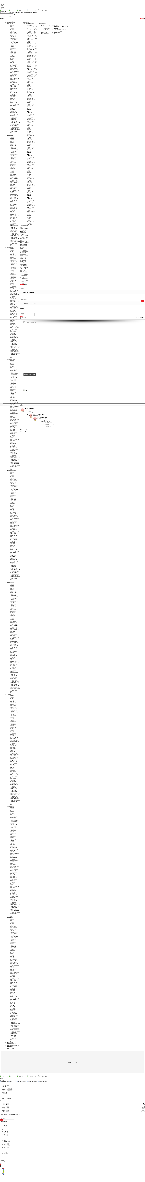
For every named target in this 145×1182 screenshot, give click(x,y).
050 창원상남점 (13, 91)
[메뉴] (3, 1168)
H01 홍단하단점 (13, 117)
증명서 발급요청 (23, 257)
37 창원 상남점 (30, 48)
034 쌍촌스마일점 (14, 69)
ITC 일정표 (56, 33)
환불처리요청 (10, 135)
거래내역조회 (44, 31)
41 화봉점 (29, 51)
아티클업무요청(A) (8, 21)
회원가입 (25, 303)
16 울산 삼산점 (30, 38)
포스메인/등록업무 (11, 359)
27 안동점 (12, 59)
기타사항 (46, 29)
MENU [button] (2, 18)
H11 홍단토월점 (13, 131)
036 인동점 (12, 72)
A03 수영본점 (13, 111)
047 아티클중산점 (14, 86)
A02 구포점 (12, 109)
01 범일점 (12, 25)
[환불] (83, 390)
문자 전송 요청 (10, 917)
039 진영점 (12, 76)
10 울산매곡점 (13, 36)
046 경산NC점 (13, 85)
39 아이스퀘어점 (30, 49)
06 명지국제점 (13, 32)
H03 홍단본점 (13, 119)
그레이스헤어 (13, 1035)
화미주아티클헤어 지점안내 (13, 1045)
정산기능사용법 (30, 26)
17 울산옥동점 (13, 45)
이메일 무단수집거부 (8, 1089)
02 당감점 (12, 26)
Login (21, 316)
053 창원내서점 (13, 95)
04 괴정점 (12, 29)
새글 (21, 404)
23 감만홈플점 (13, 54)
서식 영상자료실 (10, 1048)
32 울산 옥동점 (30, 46)
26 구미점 (12, 58)
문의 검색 (6, 1144)
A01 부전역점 (13, 108)
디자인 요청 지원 (10, 582)
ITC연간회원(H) (42, 23)
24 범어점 (12, 55)
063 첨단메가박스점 (14, 1003)
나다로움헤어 (13, 1036)
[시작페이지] (0, 0)
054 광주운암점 (13, 97)
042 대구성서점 (13, 79)
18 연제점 (12, 46)
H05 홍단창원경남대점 (15, 122)
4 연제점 (29, 36)
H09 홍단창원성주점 (14, 128)
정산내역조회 (44, 32)
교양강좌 (29, 29)
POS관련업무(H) (25, 22)
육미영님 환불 (48, 422)
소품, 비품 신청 (10, 694)
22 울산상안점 (13, 946)
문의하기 (5, 1093)
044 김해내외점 (13, 82)
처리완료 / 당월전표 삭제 (29, 408)
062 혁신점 (12, 1002)
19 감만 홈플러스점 (31, 39)
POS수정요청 (10, 23)
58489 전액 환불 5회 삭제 (38, 414)
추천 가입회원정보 (45, 33)
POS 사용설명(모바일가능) (29, 23)
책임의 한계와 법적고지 (8, 1090)
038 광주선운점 (13, 75)
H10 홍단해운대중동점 (15, 129)
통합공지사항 (65, 26)
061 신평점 (12, 107)
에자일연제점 (13, 1038)
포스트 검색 (7, 1146)
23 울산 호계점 (30, 41)
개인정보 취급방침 (7, 1088)
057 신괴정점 (13, 101)
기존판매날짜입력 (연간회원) (24, 264)
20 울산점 (12, 49)
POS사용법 (29, 25)
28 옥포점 (12, 61)
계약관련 (29, 31)
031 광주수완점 (13, 65)
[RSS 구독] (0, 3)
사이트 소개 (6, 1085)
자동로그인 (25, 299)
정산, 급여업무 (54, 25)
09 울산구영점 (13, 35)
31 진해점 (29, 45)
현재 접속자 (6, 1103)
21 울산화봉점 (13, 51)
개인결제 (6, 1134)
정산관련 (46, 26)
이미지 (142, 18)
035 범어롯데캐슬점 (14, 71)
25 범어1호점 (13, 56)
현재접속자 (6, 1153)
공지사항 (56, 28)
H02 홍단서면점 (13, 118)
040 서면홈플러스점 (14, 78)
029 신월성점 (13, 62)
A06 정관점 (12, 115)
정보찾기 (33, 303)
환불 (30, 411)
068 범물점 (12, 1005)
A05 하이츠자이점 (14, 114)
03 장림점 (12, 28)
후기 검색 (6, 1143)
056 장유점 (12, 99)
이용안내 (5, 1092)
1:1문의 (6, 1135)
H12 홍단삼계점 (13, 1033)
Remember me (4, 1121)
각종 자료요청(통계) (11, 470)
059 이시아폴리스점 (14, 104)
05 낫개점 (12, 31)
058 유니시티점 (13, 102)
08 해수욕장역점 (13, 33)
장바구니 (6, 1131)
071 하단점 (12, 1006)
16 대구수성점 (13, 43)
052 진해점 (12, 94)
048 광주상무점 (13, 88)
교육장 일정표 (57, 32)
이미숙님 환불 (44, 420)
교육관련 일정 (10, 1046)
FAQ (5, 1140)
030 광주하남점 (13, 64)
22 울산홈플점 (13, 52)
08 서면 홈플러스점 (31, 33)
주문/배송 (6, 1132)
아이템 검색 (7, 1141)
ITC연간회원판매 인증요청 (60, 29)
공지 (11, 134)
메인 (22, 284)
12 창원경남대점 (13, 39)
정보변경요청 (47, 28)
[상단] (3, 1174)
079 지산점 (12, 1008)
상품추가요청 (10, 247)
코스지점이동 (36, 58)
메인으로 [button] (22, 308)
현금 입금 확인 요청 (11, 1042)
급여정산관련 (23, 260)
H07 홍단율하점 (13, 125)
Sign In (142, 301)
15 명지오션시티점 (14, 42)
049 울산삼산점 (13, 89)
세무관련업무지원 (11, 22)
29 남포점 (29, 42)
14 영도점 (12, 41)
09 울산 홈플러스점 (31, 35)
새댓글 (21, 405)
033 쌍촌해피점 (13, 68)
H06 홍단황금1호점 (14, 124)
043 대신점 (12, 81)
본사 (11, 132)
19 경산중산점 (13, 48)
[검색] (3, 1169)
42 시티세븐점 (30, 52)
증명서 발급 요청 (10, 806)
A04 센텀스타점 (13, 112)
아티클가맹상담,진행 (11, 1043)
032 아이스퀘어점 (14, 66)
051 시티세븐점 (13, 92)
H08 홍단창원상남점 (14, 127)
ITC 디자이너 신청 (58, 31)
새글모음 (6, 1152)
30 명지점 (29, 43)
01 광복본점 (29, 32)
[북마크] (0, 1)
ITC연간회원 (29, 28)
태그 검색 (6, 1147)
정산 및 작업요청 (45, 25)
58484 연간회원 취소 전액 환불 (44, 417)
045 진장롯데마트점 (14, 84)
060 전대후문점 (13, 105)
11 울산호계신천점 (14, 38)
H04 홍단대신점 (13, 121)
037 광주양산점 (13, 74)
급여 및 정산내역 (57, 26)
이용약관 (5, 1086)
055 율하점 (12, 98)
